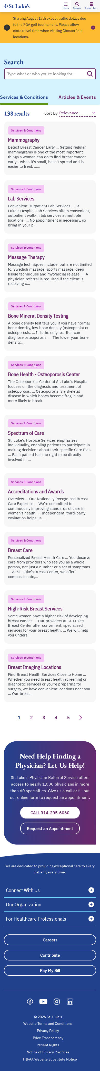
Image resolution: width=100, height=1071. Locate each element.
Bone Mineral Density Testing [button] (38, 315)
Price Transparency (48, 1038)
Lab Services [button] (21, 198)
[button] (66, 6)
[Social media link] (30, 1001)
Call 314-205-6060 (55, 812)
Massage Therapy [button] (26, 257)
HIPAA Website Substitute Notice (50, 1059)
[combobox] (46, 73)
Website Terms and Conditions (48, 1023)
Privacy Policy (48, 1030)
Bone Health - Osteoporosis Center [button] (44, 374)
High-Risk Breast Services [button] (35, 608)
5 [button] (68, 717)
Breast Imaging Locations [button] (34, 667)
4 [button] (56, 717)
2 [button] (31, 717)
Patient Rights (48, 1045)
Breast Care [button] (20, 550)
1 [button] (19, 717)
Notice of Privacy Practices (48, 1052)
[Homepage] (16, 6)
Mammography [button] (23, 139)
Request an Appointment (53, 828)
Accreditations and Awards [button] (36, 491)
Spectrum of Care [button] (26, 432)
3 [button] (44, 717)
